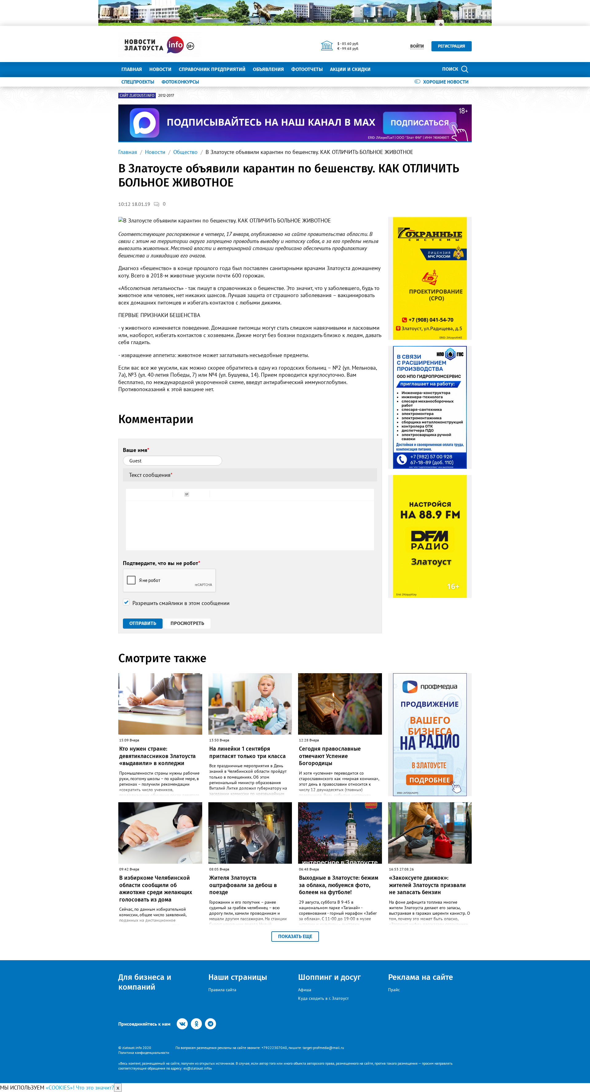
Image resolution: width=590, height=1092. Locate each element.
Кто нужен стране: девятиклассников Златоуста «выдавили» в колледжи (157, 756)
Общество (185, 151)
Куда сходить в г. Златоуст (323, 998)
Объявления (268, 69)
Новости (160, 69)
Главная (131, 69)
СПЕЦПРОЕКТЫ (137, 82)
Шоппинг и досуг (329, 977)
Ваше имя (136, 450)
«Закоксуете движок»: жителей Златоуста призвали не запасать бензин (427, 885)
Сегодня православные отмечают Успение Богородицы (330, 756)
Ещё (382, 69)
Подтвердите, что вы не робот (161, 563)
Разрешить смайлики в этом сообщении (181, 603)
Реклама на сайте (420, 977)
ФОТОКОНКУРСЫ (180, 82)
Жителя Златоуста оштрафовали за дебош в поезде (243, 885)
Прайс (394, 989)
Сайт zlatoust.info (137, 95)
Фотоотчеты (307, 69)
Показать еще (295, 936)
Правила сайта (222, 989)
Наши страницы (237, 977)
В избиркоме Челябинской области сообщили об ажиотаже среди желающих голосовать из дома (155, 888)
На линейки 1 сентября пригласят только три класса (247, 752)
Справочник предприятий (212, 69)
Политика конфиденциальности (143, 1052)
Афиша (304, 989)
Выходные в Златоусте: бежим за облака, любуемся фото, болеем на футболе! (338, 885)
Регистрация (451, 46)
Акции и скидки (350, 69)
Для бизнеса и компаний (144, 982)
